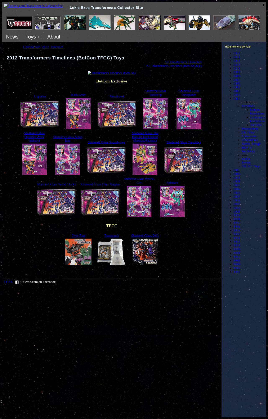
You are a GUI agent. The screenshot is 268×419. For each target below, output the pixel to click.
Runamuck (111, 235)
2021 (236, 64)
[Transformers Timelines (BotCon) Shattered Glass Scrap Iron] (67, 174)
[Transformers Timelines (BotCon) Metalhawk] (117, 128)
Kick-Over (78, 94)
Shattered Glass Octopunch (189, 92)
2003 (236, 200)
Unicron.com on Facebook (38, 282)
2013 (236, 94)
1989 (236, 253)
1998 (236, 219)
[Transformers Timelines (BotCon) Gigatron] (40, 128)
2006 (236, 189)
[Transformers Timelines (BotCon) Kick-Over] (78, 128)
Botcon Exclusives (257, 111)
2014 (236, 91)
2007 (236, 185)
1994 (236, 234)
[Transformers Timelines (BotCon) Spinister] (172, 216)
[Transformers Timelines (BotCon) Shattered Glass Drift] (145, 263)
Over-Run (78, 235)
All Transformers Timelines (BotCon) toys (174, 66)
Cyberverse (249, 136)
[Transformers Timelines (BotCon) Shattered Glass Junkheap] (155, 128)
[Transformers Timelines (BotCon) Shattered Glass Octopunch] (189, 128)
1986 (236, 264)
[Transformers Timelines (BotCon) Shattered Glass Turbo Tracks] (56, 216)
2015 (236, 87)
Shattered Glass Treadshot (183, 142)
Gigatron (40, 96)
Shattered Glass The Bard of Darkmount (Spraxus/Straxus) (145, 136)
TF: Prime (248, 132)
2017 (236, 79)
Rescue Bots (250, 128)
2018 (236, 76)
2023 (236, 57)
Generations (250, 140)
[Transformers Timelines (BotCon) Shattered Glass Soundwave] (106, 174)
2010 (236, 174)
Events (246, 162)
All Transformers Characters (183, 62)
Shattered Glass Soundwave (106, 142)
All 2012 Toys (251, 166)
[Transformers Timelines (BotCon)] (111, 73)
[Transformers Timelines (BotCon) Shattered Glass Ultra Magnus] (100, 216)
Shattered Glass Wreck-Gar (139, 180)
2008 (236, 181)
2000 (236, 211)
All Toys (256, 125)
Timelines (248, 106)
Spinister (172, 182)
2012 (236, 98)
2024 (236, 53)
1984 (236, 272)
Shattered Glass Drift (145, 235)
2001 (236, 208)
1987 (236, 256)
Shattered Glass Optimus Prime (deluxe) (34, 136)
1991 (236, 245)
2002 (236, 204)
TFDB (8, 282)
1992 (236, 241)
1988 (236, 260)
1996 (236, 226)
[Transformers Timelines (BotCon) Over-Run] (78, 263)
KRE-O (247, 147)
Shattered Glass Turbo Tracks (56, 184)
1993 (236, 238)
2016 (236, 83)
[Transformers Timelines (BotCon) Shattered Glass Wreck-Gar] (139, 216)
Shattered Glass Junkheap (155, 92)
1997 (236, 223)
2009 (236, 177)
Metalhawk (117, 96)
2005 (236, 192)
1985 (236, 268)
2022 (236, 61)
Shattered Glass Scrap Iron (67, 138)
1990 (236, 249)
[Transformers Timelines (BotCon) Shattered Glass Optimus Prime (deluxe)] (34, 174)
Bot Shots (248, 151)
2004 (236, 196)
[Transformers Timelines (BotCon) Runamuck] (111, 263)
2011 (236, 170)
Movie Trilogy (251, 143)
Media (246, 159)
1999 (236, 215)
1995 (236, 230)
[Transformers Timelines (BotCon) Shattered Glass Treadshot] (184, 174)
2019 (236, 72)
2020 (236, 68)
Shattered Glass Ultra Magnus (100, 184)
